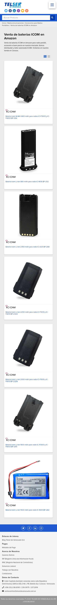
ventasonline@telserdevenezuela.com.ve (20, 591)
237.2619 (34, 587)
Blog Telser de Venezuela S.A (13, 540)
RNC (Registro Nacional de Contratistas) (17, 562)
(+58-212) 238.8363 (12, 587)
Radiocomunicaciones (15, 23)
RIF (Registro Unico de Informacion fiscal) (17, 559)
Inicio (4, 23)
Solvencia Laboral (9, 566)
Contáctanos (7, 574)
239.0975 (25, 587)
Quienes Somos (8, 555)
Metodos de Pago (9, 547)
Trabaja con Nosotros (10, 570)
